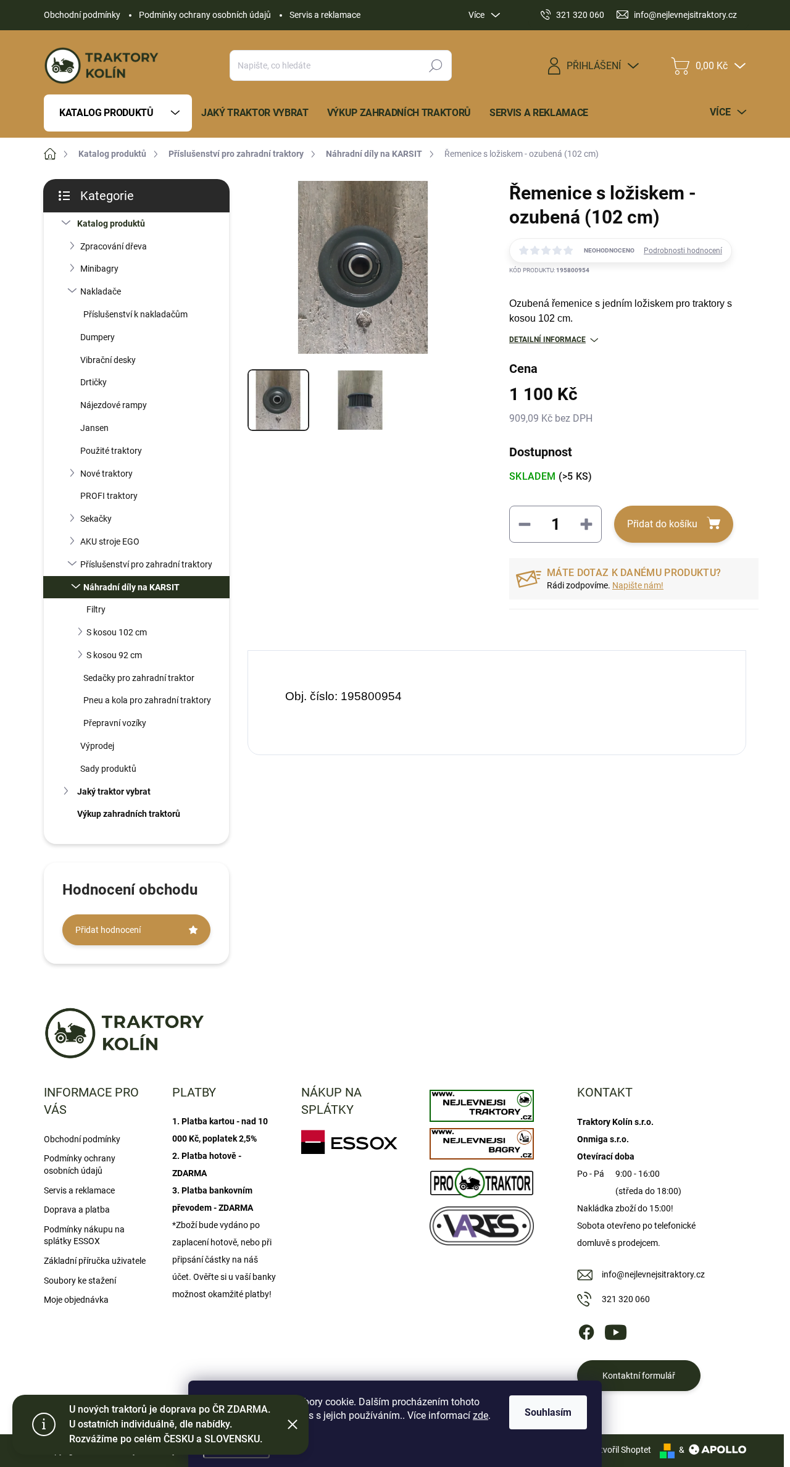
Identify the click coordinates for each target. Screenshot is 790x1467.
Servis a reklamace (324, 15)
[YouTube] (616, 1330)
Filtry (96, 609)
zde (480, 1415)
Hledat (436, 65)
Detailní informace (547, 339)
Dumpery (97, 337)
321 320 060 (626, 1299)
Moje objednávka (76, 1300)
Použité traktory (111, 451)
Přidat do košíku (662, 524)
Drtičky (93, 382)
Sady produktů (108, 769)
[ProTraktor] (481, 1180)
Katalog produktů (111, 223)
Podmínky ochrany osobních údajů (205, 15)
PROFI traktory (109, 496)
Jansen (94, 428)
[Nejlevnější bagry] (481, 1141)
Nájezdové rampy (113, 405)
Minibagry (99, 269)
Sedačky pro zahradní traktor (138, 678)
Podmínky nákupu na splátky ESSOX (84, 1235)
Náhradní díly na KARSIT (131, 587)
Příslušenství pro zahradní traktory (146, 564)
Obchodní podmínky (82, 15)
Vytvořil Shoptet (620, 1450)
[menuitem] (118, 113)
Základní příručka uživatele (95, 1261)
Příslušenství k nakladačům (135, 314)
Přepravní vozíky (114, 723)
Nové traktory (106, 474)
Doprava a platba (77, 1209)
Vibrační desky (108, 360)
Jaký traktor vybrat (114, 791)
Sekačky (96, 519)
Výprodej (97, 746)
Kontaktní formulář (638, 1376)
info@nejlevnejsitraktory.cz (653, 1274)
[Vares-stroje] (481, 1222)
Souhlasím (548, 1412)
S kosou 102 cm (116, 632)
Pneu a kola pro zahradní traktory (147, 700)
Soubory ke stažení (80, 1280)
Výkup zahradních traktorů (128, 814)
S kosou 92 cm (114, 655)
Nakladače (100, 291)
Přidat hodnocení (108, 930)
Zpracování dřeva (113, 246)
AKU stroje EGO (109, 541)
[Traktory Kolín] (481, 1103)
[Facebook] (586, 1330)
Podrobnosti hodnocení (683, 250)
